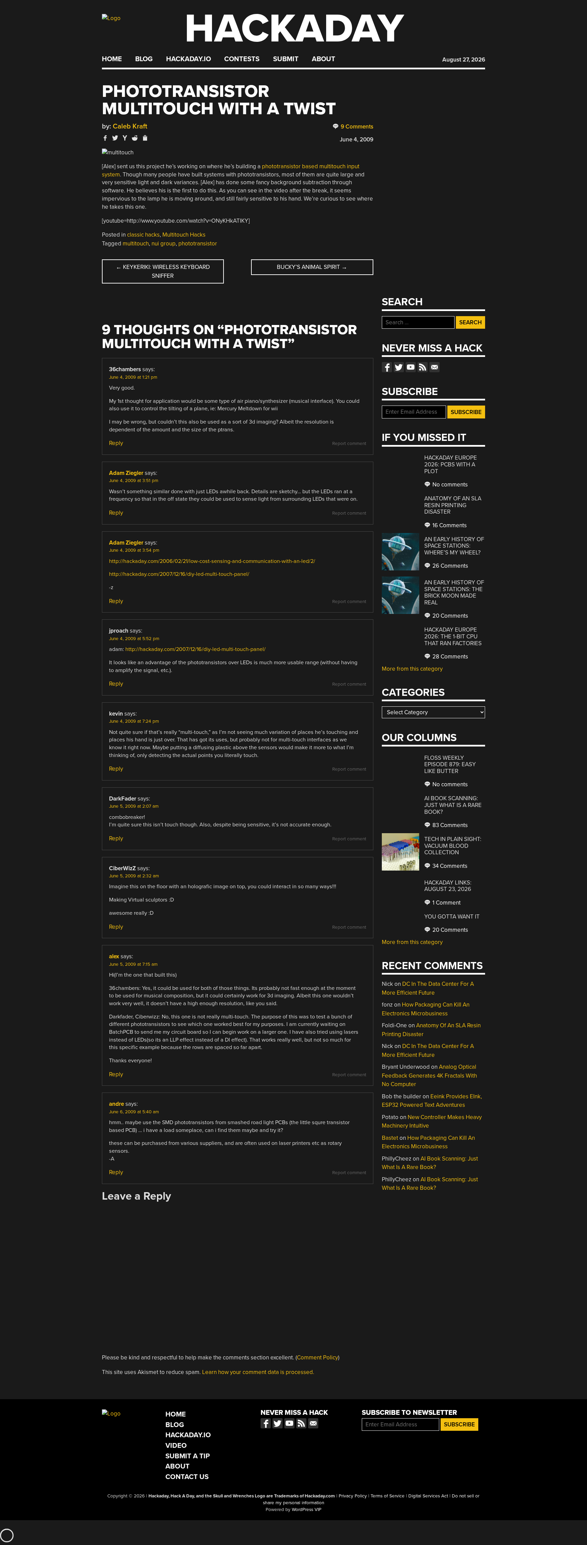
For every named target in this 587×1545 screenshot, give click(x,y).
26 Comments (449, 565)
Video (176, 1445)
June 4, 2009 (356, 139)
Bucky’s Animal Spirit (312, 267)
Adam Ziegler (126, 473)
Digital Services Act (428, 1496)
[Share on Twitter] (115, 137)
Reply (116, 443)
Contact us (434, 367)
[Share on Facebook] (105, 137)
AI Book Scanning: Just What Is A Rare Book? (453, 805)
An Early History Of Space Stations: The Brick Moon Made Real (454, 592)
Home (112, 59)
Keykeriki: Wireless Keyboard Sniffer (163, 271)
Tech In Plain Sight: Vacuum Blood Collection (452, 846)
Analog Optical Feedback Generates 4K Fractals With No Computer (429, 1075)
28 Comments (449, 656)
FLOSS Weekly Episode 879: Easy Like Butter (450, 764)
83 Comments (449, 825)
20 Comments (449, 615)
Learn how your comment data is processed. (258, 1372)
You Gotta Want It (452, 916)
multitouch (136, 243)
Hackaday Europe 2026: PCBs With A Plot (450, 464)
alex (114, 956)
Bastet (390, 1137)
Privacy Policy (353, 1496)
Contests (242, 59)
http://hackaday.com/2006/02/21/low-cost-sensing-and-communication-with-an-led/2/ (212, 561)
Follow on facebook (387, 367)
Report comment (349, 443)
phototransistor (197, 243)
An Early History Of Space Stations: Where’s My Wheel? (454, 546)
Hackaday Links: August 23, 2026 (448, 886)
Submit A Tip (187, 1456)
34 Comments (449, 866)
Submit (286, 59)
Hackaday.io (188, 59)
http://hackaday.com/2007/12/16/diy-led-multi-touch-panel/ (179, 574)
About (323, 59)
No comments (449, 484)
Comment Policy (317, 1357)
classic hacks (143, 234)
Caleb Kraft (130, 126)
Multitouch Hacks (184, 234)
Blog (144, 59)
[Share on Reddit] (134, 137)
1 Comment (446, 902)
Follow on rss (422, 367)
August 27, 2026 (463, 59)
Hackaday (294, 28)
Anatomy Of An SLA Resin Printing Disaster (452, 505)
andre (116, 1104)
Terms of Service (388, 1496)
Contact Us (187, 1477)
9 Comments (356, 126)
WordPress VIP (306, 1509)
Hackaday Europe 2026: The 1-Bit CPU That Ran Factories (453, 636)
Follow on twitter (399, 367)
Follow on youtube (411, 367)
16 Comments (449, 525)
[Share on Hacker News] (125, 137)
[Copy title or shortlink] (144, 138)
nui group (164, 243)
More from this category (412, 668)
